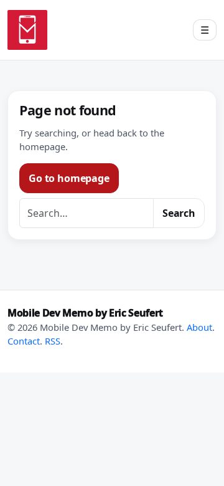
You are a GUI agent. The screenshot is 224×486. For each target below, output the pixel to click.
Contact (23, 341)
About (199, 327)
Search (178, 213)
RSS (52, 341)
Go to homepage (69, 178)
